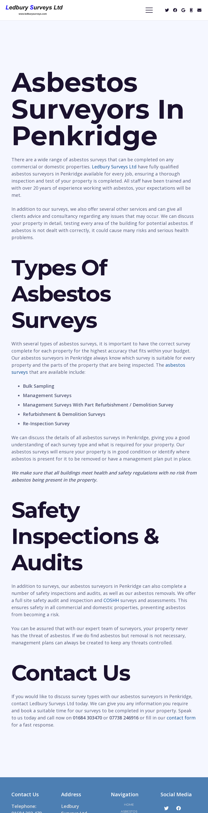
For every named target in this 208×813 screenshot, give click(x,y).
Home (129, 804)
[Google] (183, 10)
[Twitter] (167, 10)
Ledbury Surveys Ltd (114, 167)
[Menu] (149, 10)
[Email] (199, 10)
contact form (181, 718)
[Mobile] (191, 10)
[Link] (34, 10)
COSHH (111, 600)
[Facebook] (175, 10)
